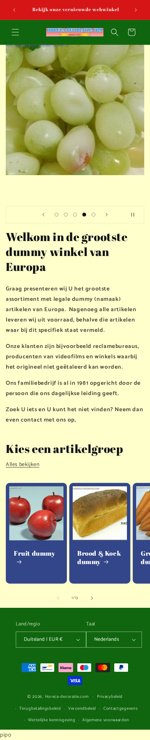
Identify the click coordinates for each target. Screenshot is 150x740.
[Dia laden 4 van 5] (84, 214)
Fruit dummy (34, 553)
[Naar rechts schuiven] (91, 598)
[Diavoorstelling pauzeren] (135, 214)
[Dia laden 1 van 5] (56, 214)
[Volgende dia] (106, 214)
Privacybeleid (110, 696)
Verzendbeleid (82, 708)
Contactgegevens (120, 708)
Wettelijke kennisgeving (51, 720)
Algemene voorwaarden (105, 720)
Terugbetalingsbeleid (40, 708)
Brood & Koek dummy (99, 557)
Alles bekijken (22, 464)
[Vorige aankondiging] (14, 10)
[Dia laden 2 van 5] (65, 214)
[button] (15, 32)
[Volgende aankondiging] (135, 10)
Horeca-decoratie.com (67, 696)
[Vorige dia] (43, 214)
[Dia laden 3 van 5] (75, 214)
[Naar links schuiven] (58, 598)
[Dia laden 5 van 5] (93, 214)
